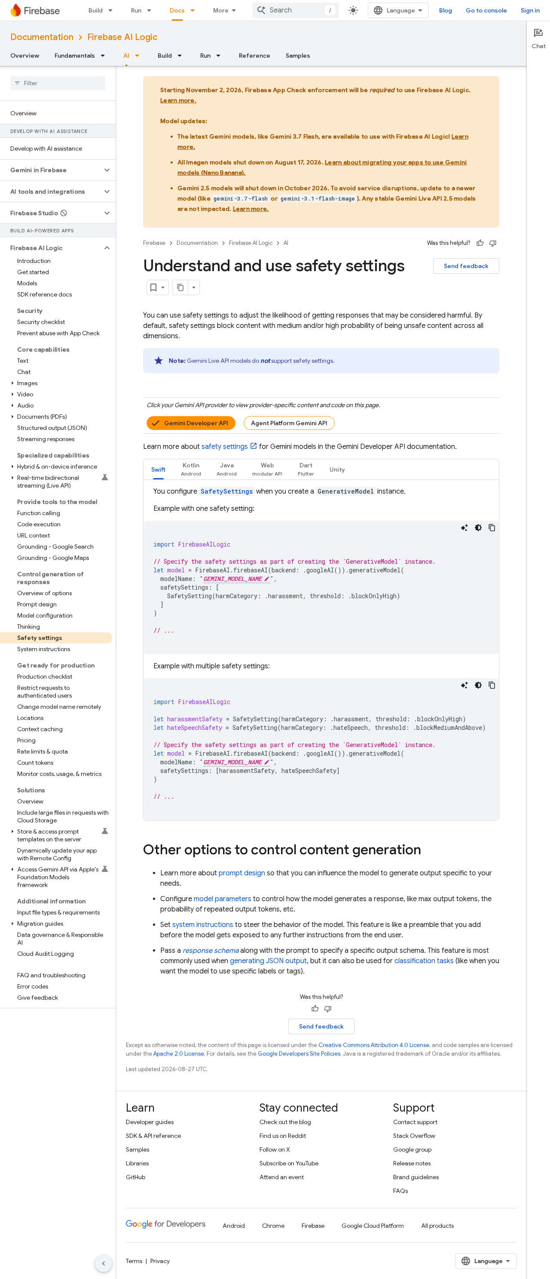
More (221, 10)
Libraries (137, 1163)
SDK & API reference (153, 1136)
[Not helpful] (492, 243)
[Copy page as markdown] (180, 287)
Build (96, 10)
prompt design (242, 873)
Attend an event (282, 1177)
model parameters (222, 899)
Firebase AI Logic (122, 37)
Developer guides (150, 1122)
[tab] (158, 469)
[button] (51, 170)
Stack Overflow (414, 1136)
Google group (412, 1149)
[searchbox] (57, 83)
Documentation (41, 37)
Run (136, 10)
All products (437, 1226)
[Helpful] (480, 243)
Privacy (160, 1260)
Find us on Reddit (283, 1136)
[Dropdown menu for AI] (139, 55)
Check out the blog (285, 1122)
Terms (134, 1260)
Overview (24, 55)
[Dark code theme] (478, 527)
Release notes (412, 1163)
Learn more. (178, 100)
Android (234, 1226)
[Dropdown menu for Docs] (195, 10)
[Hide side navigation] (103, 1263)
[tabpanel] (321, 653)
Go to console (486, 10)
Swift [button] (158, 469)
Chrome (273, 1226)
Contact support (415, 1122)
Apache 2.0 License (178, 1053)
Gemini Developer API (196, 423)
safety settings (225, 446)
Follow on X (275, 1149)
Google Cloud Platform (373, 1226)
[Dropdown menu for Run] (151, 10)
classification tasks (424, 961)
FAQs (400, 1191)
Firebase (154, 243)
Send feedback (466, 266)
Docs (177, 10)
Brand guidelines (416, 1177)
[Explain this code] (464, 527)
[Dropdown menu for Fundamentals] (105, 55)
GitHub (135, 1177)
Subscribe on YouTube (289, 1163)
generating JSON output (268, 961)
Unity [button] (337, 469)
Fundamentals (75, 55)
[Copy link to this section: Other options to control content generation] (429, 851)
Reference (254, 55)
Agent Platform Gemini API (289, 423)
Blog (445, 10)
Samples (298, 55)
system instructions (202, 925)
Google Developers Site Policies (299, 1053)
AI (126, 55)
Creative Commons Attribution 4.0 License (373, 1045)
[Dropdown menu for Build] (113, 10)
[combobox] (296, 10)
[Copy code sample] (492, 527)
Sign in (530, 10)
